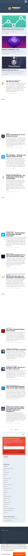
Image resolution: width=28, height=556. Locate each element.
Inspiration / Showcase (8, 484)
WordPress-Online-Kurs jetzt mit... (10, 70)
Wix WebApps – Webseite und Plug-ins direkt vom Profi (16, 155)
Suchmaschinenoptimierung (14, 80)
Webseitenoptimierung (8, 510)
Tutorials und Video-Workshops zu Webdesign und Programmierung (14, 8)
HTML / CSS (6, 480)
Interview (5, 486)
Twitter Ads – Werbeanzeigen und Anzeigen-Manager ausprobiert (15, 234)
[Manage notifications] (24, 553)
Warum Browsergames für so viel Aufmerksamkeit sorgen (15, 255)
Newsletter (5, 542)
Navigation (26, 1)
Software (8, 133)
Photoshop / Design (7, 496)
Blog (7, 80)
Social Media (8, 174)
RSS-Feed (16, 440)
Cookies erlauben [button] (19, 554)
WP (8, 93)
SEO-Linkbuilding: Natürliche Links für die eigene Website (15, 387)
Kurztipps (5, 490)
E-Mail (5, 445)
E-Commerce (6, 472)
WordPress (18, 174)
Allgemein (8, 253)
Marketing (6, 492)
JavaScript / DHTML (7, 488)
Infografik (5, 482)
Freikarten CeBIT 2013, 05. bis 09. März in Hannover (15, 368)
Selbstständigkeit (7, 502)
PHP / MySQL (6, 498)
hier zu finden (4, 541)
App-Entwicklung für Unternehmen (11, 518)
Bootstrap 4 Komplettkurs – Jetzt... (11, 49)
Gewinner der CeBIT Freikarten (16, 349)
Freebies (5, 474)
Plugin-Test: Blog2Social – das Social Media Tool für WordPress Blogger (15, 177)
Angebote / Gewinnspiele (11, 348)
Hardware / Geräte (7, 478)
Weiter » (17, 429)
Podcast (5, 500)
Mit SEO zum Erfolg (12, 81)
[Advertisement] (14, 114)
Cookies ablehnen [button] (6, 554)
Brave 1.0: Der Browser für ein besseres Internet (15, 135)
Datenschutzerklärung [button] (8, 550)
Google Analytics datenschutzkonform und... (13, 29)
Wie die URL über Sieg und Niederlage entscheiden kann (15, 276)
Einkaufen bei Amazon (8, 520)
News (7, 405)
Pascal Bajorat (5, 33)
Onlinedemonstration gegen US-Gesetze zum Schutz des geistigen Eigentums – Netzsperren (15, 409)
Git (4, 476)
